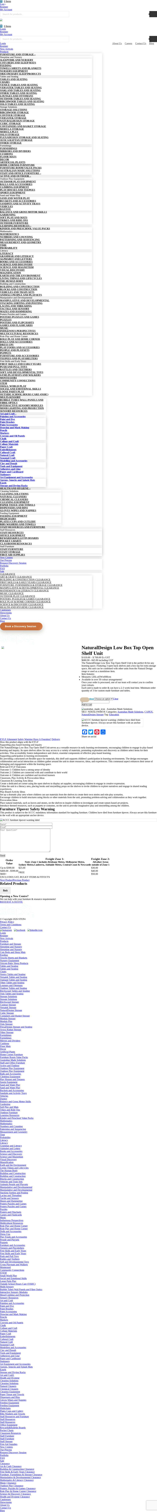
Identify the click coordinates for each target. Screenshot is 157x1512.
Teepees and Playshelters (12, 1248)
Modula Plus (6, 1021)
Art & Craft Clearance (10, 1466)
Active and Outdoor (9, 1065)
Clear (115, 698)
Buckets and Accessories (12, 1090)
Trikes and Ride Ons (10, 1109)
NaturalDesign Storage (93, 714)
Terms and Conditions (10, 924)
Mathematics (6, 1121)
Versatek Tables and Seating (13, 977)
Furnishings (5, 1035)
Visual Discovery (8, 1159)
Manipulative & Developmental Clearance (20, 1477)
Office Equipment (8, 1425)
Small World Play (8, 1275)
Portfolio (4, 1455)
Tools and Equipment (10, 1353)
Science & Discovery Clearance (15, 1494)
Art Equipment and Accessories (15, 1364)
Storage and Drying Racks (13, 1372)
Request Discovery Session (13, 1452)
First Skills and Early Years (13, 1250)
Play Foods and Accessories (13, 1237)
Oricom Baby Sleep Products (14, 963)
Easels (3, 1369)
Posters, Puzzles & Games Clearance (18, 1488)
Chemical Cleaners (9, 1389)
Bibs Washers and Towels (12, 1414)
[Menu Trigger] (6, 4)
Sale (2, 1460)
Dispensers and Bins (10, 1397)
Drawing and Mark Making (13, 1314)
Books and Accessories (11, 1151)
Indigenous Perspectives (11, 1220)
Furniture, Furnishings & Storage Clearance (21, 1474)
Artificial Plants (7, 1051)
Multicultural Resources (11, 1223)
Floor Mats (5, 1046)
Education (114, 714)
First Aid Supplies (8, 1444)
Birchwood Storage (9, 1002)
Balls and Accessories (10, 1074)
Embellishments (7, 1336)
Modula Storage (7, 1018)
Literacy (4, 1140)
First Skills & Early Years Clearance (17, 1472)
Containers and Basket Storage (15, 1016)
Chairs (3, 971)
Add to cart (87, 705)
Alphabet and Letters (10, 1148)
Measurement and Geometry (13, 1132)
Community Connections (12, 1270)
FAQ (2, 1458)
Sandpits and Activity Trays (13, 1093)
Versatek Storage (8, 1007)
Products (4, 941)
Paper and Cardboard (10, 1358)
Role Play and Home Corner (14, 1226)
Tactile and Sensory (9, 1198)
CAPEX (148, 711)
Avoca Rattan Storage (10, 1029)
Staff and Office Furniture (12, 1062)
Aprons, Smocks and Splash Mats (16, 1367)
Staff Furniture (7, 1436)
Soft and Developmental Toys (14, 1261)
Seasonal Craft (7, 1344)
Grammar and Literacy (11, 1145)
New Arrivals (6, 938)
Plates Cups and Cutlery (11, 1411)
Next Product (6, 880)
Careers (128, 43)
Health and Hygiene (9, 1378)
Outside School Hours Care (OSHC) (18, 1284)
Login (3, 29)
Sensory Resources (9, 1297)
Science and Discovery (11, 1154)
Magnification (6, 1162)
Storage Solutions (8, 996)
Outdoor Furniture (9, 1112)
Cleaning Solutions (9, 1380)
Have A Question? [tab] (42, 739)
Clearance (5, 1463)
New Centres (6, 1447)
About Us (117, 43)
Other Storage (6, 1032)
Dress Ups (5, 1234)
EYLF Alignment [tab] (8, 739)
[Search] (153, 14)
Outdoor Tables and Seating (13, 988)
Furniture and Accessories (12, 1245)
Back (5, 890)
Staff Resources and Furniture (14, 1416)
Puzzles (3, 1209)
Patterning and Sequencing (13, 1129)
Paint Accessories (8, 1311)
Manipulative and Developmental (16, 1187)
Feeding (4, 955)
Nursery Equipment (9, 960)
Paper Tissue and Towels (12, 1394)
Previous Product (21, 880)
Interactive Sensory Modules (14, 1292)
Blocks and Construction (12, 1179)
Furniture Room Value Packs (14, 1057)
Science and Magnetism (11, 1156)
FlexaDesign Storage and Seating (16, 1027)
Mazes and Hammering (11, 1201)
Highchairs (5, 1408)
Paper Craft (5, 1333)
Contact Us (140, 43)
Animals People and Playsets (14, 1184)
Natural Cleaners (8, 1386)
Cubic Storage (7, 1013)
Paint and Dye (7, 1306)
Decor (3, 1049)
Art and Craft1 (7, 1375)
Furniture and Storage (10, 944)
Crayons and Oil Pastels (11, 1322)
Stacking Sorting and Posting (14, 1192)
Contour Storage (8, 1004)
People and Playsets (9, 1239)
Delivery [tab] (56, 739)
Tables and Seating (9, 966)
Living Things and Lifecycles (14, 1168)
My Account (6, 9)
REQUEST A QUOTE (11, 902)
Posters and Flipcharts (10, 1212)
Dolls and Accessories (10, 1231)
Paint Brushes (6, 1308)
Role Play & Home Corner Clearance (18, 1491)
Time (2, 1134)
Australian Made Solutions (130, 711)
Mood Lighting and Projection (14, 1295)
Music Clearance (8, 1483)
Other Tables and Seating (12, 982)
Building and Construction (13, 1173)
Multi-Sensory (7, 1286)
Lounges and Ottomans (11, 985)
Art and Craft (6, 1300)
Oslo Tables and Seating (11, 993)
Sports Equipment (8, 1082)
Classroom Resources (10, 1433)
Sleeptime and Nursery (11, 946)
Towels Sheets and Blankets (13, 957)
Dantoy (3, 1098)
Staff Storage (6, 1441)
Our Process (6, 1449)
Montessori (5, 1267)
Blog (151, 43)
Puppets (4, 1242)
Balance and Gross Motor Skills (15, 1101)
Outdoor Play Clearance (11, 1485)
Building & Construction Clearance (17, 1469)
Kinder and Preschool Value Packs (16, 1118)
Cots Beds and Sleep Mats (12, 952)
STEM (3, 1273)
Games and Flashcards (11, 1215)
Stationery (5, 1361)
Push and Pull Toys (9, 1256)
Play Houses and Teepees (12, 1079)
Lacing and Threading (10, 1195)
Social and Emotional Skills (13, 1278)
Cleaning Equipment (10, 1391)
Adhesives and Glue (10, 1355)
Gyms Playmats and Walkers (14, 1264)
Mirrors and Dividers (10, 1040)
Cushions (4, 1043)
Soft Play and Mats (9, 1107)
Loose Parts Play (8, 1281)
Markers (4, 1320)
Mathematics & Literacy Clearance (17, 1480)
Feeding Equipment (9, 1402)
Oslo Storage (6, 1024)
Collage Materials (8, 1331)
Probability (5, 1137)
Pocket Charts (6, 1430)
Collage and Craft (8, 1328)
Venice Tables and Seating (12, 974)
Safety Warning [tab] (25, 739)
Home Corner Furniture (11, 1054)
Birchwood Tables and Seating (15, 991)
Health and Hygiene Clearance (15, 1496)
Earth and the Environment (13, 1165)
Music (3, 1217)
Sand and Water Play (10, 1085)
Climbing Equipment (10, 1076)
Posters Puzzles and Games (13, 1203)
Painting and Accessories (12, 1303)
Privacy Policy (7, 922)
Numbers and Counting (11, 1126)
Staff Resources (7, 1419)
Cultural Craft (6, 1339)
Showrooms (6, 1502)
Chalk (3, 1325)
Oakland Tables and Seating (13, 980)
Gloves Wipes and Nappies (13, 1400)
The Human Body (9, 1170)
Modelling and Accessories (13, 1347)
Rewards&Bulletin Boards (13, 1427)
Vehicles (4, 1096)
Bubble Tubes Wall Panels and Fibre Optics (21, 1289)
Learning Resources (9, 1115)
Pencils (3, 1317)
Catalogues (5, 1499)
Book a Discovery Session (20, 626)
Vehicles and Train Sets (11, 1181)
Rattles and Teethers (9, 1259)
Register (4, 31)
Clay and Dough (8, 1350)
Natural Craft (6, 1342)
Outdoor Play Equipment (12, 1068)
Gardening (5, 1104)
